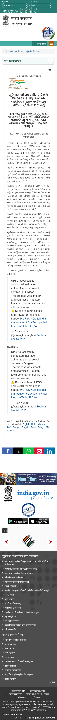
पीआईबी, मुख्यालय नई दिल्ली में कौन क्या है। (22, 568)
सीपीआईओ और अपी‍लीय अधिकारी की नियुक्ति (22, 612)
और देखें (52, 682)
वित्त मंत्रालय (10, 648)
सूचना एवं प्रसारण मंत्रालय (15, 639)
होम (6, 51)
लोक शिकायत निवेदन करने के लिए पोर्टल (20, 624)
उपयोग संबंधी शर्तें (32, 694)
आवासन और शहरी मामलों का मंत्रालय (19, 661)
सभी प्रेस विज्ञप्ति (16, 51)
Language (33, 2)
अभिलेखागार (22, 697)
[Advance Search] (36, 10)
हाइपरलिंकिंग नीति (18, 691)
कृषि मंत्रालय (10, 652)
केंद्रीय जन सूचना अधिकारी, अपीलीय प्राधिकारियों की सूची (27, 590)
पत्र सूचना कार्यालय (22, 23)
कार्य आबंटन (9, 599)
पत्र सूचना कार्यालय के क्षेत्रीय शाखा (19, 573)
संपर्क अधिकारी (10, 585)
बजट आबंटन (10, 594)
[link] (28, 478)
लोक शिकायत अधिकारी (14, 577)
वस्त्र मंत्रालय (10, 644)
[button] (21, 10)
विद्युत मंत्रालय (10, 678)
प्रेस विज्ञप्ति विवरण (33, 51)
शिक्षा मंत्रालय (10, 665)
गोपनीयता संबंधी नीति (37, 691)
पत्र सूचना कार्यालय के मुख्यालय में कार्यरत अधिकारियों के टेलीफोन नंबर (26, 563)
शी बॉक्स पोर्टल (10, 629)
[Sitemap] (31, 10)
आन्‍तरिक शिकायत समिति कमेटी (17, 581)
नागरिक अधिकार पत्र (13, 603)
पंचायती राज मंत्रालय (13, 669)
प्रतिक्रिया (35, 697)
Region (5, 2)
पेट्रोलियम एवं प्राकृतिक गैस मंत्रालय (19, 674)
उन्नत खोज (41, 43)
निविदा (46, 694)
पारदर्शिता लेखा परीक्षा (13, 607)
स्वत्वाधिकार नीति (15, 694)
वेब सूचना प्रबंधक (12, 620)
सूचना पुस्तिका (10, 616)
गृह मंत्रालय (9, 657)
